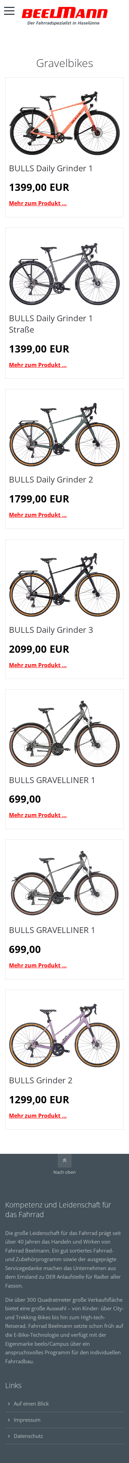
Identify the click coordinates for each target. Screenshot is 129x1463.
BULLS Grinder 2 (41, 1080)
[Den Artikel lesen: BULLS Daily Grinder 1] (64, 118)
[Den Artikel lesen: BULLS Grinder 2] (64, 1031)
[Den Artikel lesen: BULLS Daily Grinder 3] (64, 580)
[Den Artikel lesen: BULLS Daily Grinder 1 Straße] (64, 268)
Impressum (27, 1419)
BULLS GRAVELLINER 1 (52, 779)
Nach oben (64, 1172)
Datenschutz (28, 1435)
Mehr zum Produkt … (38, 203)
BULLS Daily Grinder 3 (51, 629)
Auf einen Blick (31, 1403)
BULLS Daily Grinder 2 (51, 479)
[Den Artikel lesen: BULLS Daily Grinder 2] (64, 430)
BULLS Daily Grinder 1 (51, 168)
